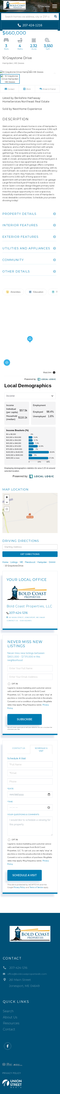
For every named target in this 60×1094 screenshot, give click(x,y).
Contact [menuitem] (9, 1029)
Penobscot (30, 562)
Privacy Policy (19, 887)
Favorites (45, 6)
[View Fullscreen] (6, 509)
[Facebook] (7, 1046)
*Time (10, 801)
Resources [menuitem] (11, 1023)
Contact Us (12, 621)
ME (21, 562)
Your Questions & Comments (23, 814)
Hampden (42, 562)
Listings (14, 562)
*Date (10, 788)
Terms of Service (36, 887)
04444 (52, 562)
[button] (55, 16)
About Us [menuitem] (10, 1017)
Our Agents (25, 621)
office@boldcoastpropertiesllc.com (27, 973)
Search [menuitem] (8, 1011)
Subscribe (24, 719)
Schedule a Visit (41, 749)
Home (5, 562)
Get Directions (30, 554)
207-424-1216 (32, 25)
